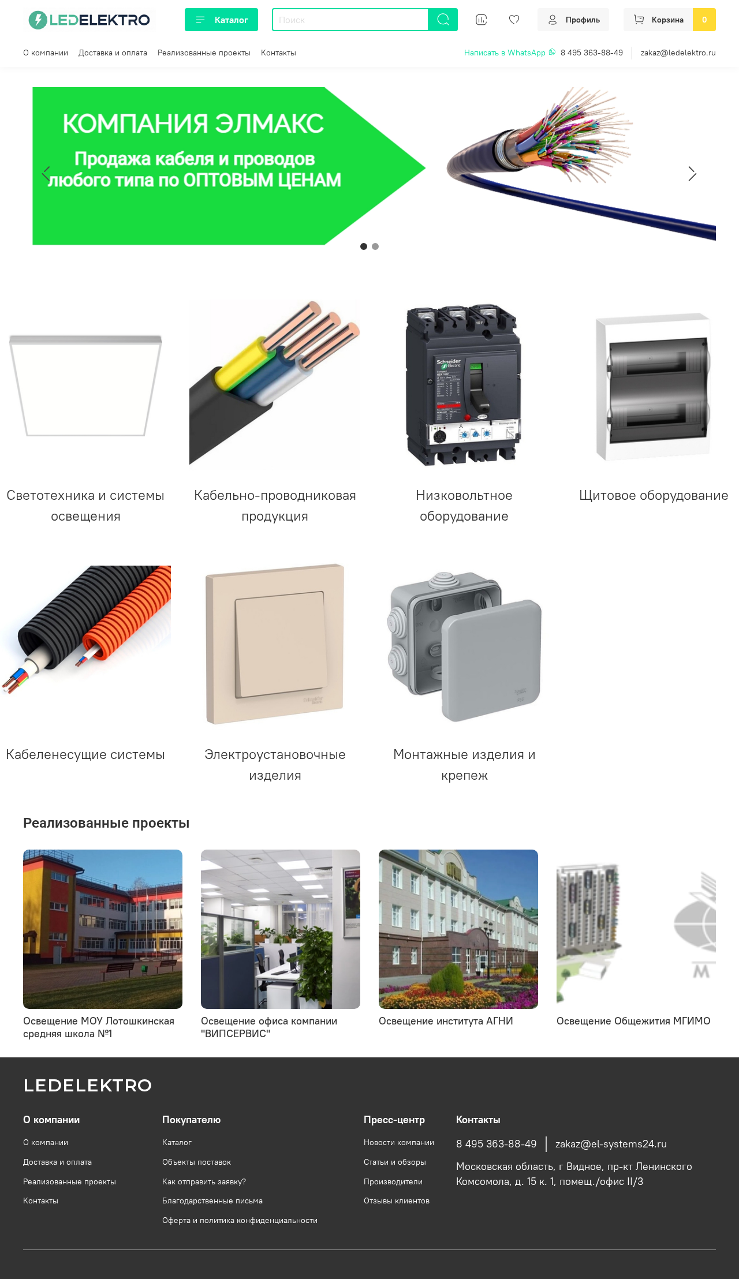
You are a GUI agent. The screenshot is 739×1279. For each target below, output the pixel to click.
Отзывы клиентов (397, 1200)
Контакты (278, 52)
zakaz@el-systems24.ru (611, 1144)
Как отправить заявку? (204, 1181)
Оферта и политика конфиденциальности (240, 1220)
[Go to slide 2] (375, 246)
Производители (393, 1181)
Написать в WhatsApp (506, 52)
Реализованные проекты (204, 52)
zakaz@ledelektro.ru (678, 52)
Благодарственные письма (212, 1200)
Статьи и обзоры (395, 1162)
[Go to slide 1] (363, 246)
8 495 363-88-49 (592, 52)
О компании (45, 52)
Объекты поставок (196, 1162)
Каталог (231, 19)
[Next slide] (693, 174)
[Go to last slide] (46, 174)
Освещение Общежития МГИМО (634, 1020)
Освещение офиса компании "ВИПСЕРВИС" (269, 1027)
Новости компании (399, 1142)
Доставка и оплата (113, 52)
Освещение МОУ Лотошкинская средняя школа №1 (98, 1027)
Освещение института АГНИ (446, 1020)
